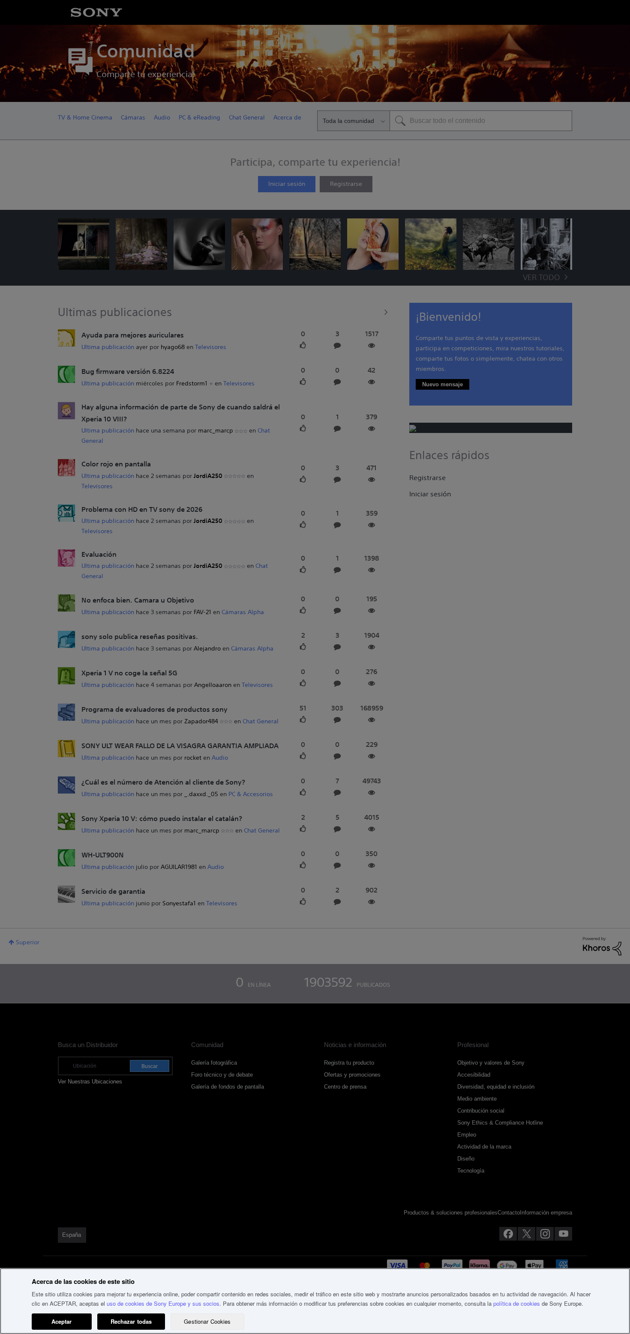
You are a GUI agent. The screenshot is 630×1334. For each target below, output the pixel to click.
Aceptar (61, 1321)
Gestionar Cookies (207, 1321)
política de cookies (516, 1303)
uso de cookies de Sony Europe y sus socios (163, 1303)
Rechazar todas (131, 1321)
